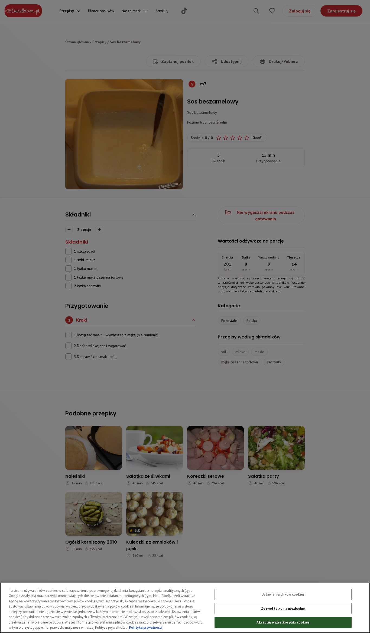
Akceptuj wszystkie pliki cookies (283, 622)
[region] (185, 608)
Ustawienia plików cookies (282, 594)
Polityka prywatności (145, 627)
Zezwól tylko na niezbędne (283, 608)
